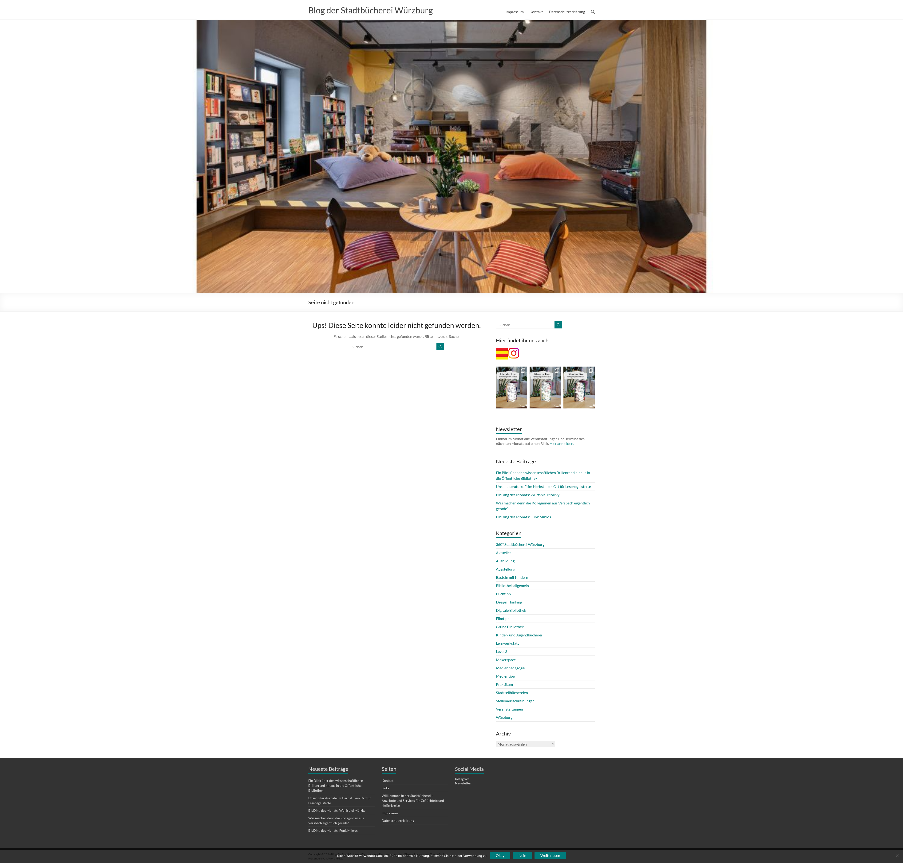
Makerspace (506, 659)
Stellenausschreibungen (515, 701)
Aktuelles (503, 552)
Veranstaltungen (509, 709)
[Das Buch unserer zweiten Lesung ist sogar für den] (579, 387)
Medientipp (505, 676)
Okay (500, 855)
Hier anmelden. (562, 443)
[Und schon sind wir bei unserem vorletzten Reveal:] (511, 387)
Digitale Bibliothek (511, 610)
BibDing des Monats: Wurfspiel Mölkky (527, 494)
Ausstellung (505, 569)
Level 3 (501, 651)
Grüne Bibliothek (510, 626)
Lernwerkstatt (507, 643)
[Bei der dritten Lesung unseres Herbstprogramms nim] (545, 387)
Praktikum (504, 684)
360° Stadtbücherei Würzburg (520, 544)
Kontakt (536, 11)
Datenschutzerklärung (567, 11)
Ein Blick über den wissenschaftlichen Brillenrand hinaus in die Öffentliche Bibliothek (335, 785)
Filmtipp (503, 618)
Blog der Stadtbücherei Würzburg (370, 10)
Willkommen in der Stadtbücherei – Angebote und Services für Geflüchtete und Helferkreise (413, 800)
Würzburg (504, 717)
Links (385, 788)
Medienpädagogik (510, 668)
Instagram (462, 779)
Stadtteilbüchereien (512, 692)
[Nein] (897, 855)
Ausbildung (505, 561)
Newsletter (463, 783)
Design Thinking (509, 602)
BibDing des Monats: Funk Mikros (523, 517)
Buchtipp (503, 593)
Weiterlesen (550, 855)
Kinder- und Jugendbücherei (519, 635)
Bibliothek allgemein (512, 585)
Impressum (515, 11)
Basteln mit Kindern (512, 577)
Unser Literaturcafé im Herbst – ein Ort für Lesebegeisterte (543, 486)
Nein (522, 855)
